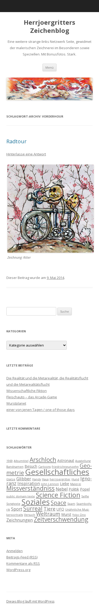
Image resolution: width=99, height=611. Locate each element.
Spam (71, 504)
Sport (16, 509)
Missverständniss (30, 488)
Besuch (31, 466)
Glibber (23, 479)
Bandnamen (14, 467)
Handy (36, 479)
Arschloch (43, 460)
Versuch (29, 515)
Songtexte (13, 504)
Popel (85, 489)
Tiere (49, 509)
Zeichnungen (19, 520)
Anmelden (14, 550)
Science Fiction (58, 494)
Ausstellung (83, 461)
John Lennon (50, 484)
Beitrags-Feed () (21, 557)
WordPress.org (18, 569)
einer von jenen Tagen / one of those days (40, 409)
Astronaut (65, 460)
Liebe (64, 483)
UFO (60, 509)
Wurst (66, 514)
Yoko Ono (79, 515)
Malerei (75, 484)
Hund (75, 479)
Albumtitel (21, 461)
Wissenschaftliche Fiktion (26, 390)
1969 (9, 461)
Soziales (35, 502)
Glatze (10, 479)
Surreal (33, 508)
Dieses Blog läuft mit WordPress (30, 601)
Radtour (16, 141)
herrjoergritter (60, 479)
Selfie (85, 496)
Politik (74, 489)
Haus (45, 479)
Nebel (62, 489)
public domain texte (20, 496)
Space (58, 502)
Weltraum (48, 513)
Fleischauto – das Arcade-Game (31, 397)
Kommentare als (23, 563)
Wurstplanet (16, 403)
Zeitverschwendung (61, 519)
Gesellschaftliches (57, 472)
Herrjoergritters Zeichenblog (49, 26)
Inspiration (28, 483)
